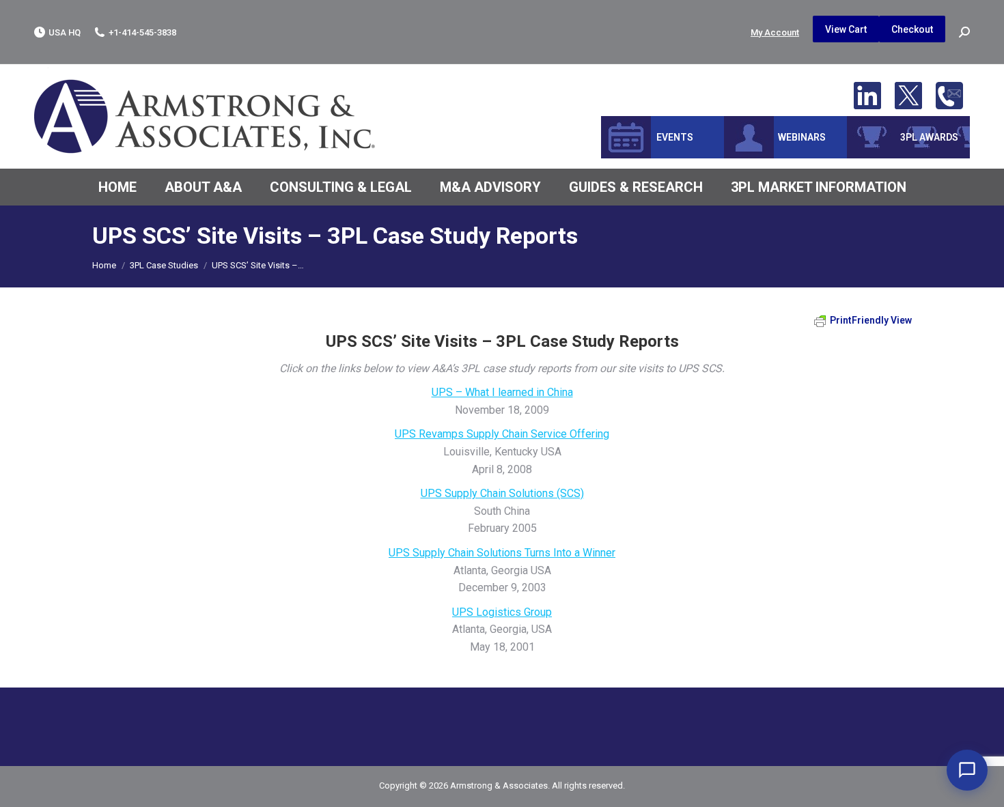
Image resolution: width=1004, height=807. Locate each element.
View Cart (846, 29)
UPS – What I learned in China (502, 392)
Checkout (912, 29)
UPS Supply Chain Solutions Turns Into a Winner (502, 552)
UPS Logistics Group (502, 612)
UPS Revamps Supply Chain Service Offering (502, 433)
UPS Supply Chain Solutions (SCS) (502, 493)
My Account (775, 32)
